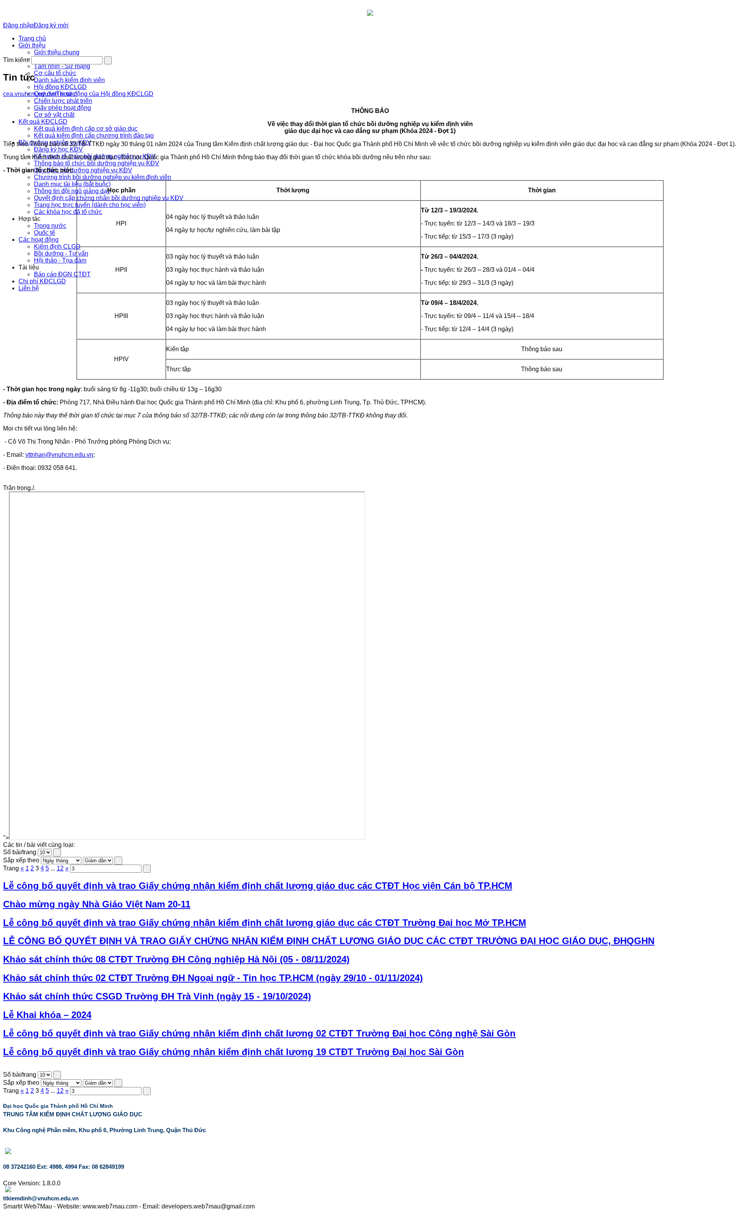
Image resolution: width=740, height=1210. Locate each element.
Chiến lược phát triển (63, 101)
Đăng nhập (18, 25)
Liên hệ (28, 288)
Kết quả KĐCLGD (42, 121)
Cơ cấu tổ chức (55, 73)
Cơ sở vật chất (54, 114)
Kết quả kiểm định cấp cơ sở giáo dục (86, 128)
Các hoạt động (38, 239)
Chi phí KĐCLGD (42, 281)
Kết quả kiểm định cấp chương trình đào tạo (94, 135)
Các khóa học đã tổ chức (68, 212)
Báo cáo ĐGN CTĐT (62, 274)
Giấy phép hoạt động (62, 107)
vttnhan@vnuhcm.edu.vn (59, 454)
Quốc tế (44, 232)
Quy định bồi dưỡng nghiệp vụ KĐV (83, 170)
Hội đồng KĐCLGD (60, 87)
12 (60, 868)
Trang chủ (32, 38)
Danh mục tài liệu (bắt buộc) (72, 184)
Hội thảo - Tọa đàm (60, 260)
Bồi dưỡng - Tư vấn (61, 253)
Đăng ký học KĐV (58, 149)
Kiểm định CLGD (57, 246)
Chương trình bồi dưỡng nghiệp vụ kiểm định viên (102, 177)
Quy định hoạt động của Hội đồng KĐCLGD (93, 94)
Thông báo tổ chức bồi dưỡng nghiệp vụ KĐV (96, 163)
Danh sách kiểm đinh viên (69, 80)
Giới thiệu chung (56, 52)
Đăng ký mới (51, 25)
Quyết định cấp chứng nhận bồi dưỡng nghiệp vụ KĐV (108, 198)
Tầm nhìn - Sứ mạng (62, 66)
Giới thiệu (31, 45)
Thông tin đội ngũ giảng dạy (72, 191)
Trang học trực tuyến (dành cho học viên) (90, 205)
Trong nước (50, 225)
